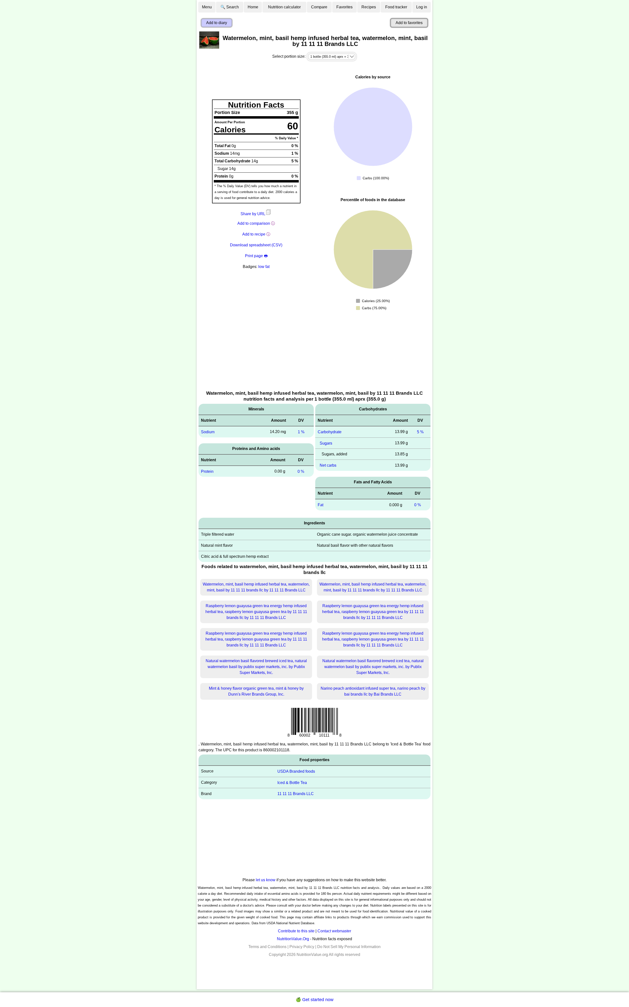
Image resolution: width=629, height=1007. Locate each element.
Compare (319, 7)
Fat (320, 505)
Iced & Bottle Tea (292, 782)
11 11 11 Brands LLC (295, 794)
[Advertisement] (314, 353)
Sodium (207, 432)
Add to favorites (409, 23)
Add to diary (216, 23)
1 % (301, 432)
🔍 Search (229, 7)
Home (253, 7)
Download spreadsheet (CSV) (256, 245)
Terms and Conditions (267, 947)
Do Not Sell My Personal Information (349, 947)
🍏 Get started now (314, 999)
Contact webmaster (334, 931)
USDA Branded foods (296, 771)
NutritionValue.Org (293, 939)
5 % (420, 432)
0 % (301, 471)
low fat (264, 267)
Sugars (326, 443)
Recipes (368, 7)
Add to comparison (253, 223)
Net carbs (328, 465)
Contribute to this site (296, 931)
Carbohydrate (330, 432)
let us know (265, 880)
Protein (207, 471)
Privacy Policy (301, 947)
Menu (207, 7)
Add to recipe (253, 234)
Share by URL (253, 214)
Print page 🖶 (256, 256)
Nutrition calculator (284, 7)
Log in (421, 7)
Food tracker (396, 7)
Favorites (344, 7)
